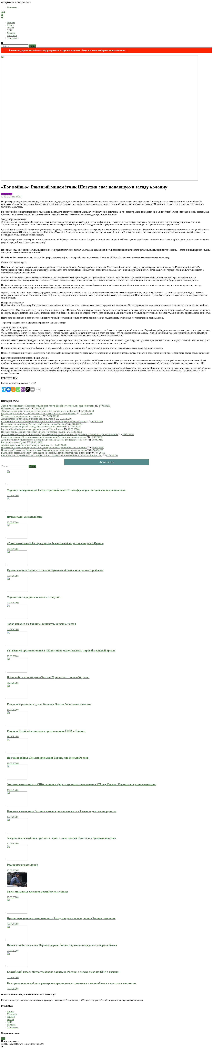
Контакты (12, 7)
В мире (10, 25)
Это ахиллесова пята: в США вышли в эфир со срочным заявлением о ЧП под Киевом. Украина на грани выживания (59, 434)
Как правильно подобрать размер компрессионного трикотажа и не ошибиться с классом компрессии (51, 455)
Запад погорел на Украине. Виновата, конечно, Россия (28, 419)
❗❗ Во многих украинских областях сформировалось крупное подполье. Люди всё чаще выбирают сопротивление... (65, 50)
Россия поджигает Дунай (13, 442)
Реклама (11, 1017)
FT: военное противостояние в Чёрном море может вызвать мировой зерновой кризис (44, 421)
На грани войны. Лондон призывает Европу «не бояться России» (33, 432)
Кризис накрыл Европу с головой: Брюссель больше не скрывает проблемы (38, 413)
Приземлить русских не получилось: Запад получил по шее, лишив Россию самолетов (44, 447)
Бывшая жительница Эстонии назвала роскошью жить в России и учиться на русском (43, 437)
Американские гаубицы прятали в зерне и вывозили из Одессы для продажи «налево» (44, 439)
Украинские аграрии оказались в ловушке (22, 416)
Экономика (12, 38)
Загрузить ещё (107, 462)
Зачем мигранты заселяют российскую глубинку (25, 445)
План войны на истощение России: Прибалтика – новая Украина (33, 424)
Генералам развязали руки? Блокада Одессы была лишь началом (33, 426)
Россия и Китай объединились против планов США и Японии (32, 429)
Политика (12, 35)
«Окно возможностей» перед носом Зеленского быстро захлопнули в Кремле (39, 411)
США (10, 30)
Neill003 (16, 196)
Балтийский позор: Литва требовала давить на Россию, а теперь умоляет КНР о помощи (45, 453)
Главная (11, 22)
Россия (10, 27)
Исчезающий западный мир (15, 408)
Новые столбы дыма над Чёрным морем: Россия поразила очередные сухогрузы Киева (44, 450)
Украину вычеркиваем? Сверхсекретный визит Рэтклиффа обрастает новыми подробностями (47, 406)
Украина (11, 33)
